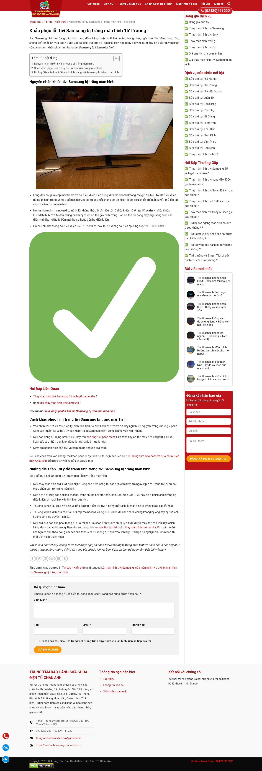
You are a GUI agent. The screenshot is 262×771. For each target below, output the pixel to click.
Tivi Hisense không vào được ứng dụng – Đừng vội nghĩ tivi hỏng (212, 321)
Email (87, 624)
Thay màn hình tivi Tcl (202, 47)
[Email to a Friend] (45, 558)
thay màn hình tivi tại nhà (140, 527)
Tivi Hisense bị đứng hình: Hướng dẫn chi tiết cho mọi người (213, 350)
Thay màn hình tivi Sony (204, 34)
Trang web (138, 624)
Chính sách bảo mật (115, 691)
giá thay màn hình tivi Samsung (59, 403)
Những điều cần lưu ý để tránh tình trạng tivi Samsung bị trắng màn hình (76, 72)
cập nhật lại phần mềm (101, 437)
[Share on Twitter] (39, 558)
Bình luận (40, 599)
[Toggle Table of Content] (115, 58)
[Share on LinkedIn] (58, 558)
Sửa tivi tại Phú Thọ (201, 110)
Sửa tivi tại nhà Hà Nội (203, 78)
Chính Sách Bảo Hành (158, 3)
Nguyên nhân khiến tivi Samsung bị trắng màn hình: (64, 63)
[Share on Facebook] (33, 558)
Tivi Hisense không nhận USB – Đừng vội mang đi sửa (211, 307)
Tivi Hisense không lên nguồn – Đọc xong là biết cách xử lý (212, 336)
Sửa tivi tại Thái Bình (202, 129)
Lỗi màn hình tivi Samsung (117, 567)
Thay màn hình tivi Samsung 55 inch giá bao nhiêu (64, 396)
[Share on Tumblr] (65, 558)
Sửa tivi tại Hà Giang (202, 116)
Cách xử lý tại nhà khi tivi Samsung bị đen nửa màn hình (79, 411)
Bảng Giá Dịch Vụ (130, 3)
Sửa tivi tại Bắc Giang (202, 104)
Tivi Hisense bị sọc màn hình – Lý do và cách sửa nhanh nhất (211, 365)
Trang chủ (35, 21)
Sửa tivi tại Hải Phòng (203, 85)
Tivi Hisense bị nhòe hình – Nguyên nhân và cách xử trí (213, 378)
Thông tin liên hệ (113, 685)
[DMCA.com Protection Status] (41, 765)
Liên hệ (219, 3)
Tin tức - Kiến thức (55, 21)
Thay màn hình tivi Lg (202, 41)
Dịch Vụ (108, 3)
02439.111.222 (224, 761)
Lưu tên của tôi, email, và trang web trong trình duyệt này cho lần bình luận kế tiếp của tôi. (95, 641)
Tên (37, 624)
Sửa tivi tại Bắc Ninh (202, 148)
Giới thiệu (93, 3)
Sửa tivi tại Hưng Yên (202, 123)
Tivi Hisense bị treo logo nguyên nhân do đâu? (211, 294)
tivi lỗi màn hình (167, 567)
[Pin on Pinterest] (52, 558)
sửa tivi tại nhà (107, 527)
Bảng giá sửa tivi (199, 22)
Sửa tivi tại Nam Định (202, 135)
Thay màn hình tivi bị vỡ (203, 154)
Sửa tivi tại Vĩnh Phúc (202, 141)
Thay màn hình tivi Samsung (206, 28)
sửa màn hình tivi (145, 567)
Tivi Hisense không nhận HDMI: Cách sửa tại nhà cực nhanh (213, 281)
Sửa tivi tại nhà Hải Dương (205, 91)
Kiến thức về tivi (186, 3)
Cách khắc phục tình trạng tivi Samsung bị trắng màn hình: (68, 68)
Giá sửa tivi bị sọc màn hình (206, 53)
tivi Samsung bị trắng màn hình (48, 572)
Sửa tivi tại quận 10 (201, 97)
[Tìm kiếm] (229, 4)
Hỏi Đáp (205, 3)
